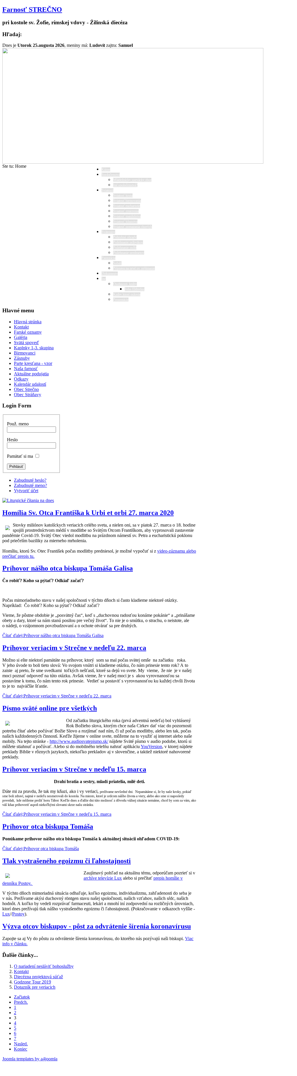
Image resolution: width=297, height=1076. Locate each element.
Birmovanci (24, 352)
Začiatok (22, 996)
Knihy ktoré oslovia (126, 294)
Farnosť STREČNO (32, 9)
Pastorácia (108, 258)
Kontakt (21, 326)
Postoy (18, 913)
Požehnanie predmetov (128, 253)
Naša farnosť (26, 368)
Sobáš (117, 263)
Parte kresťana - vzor (33, 363)
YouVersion (151, 746)
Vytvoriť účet (26, 490)
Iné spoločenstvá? (125, 185)
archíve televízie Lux (103, 878)
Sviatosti (107, 190)
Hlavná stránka (27, 321)
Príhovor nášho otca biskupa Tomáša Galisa (67, 568)
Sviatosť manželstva (127, 216)
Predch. (21, 1002)
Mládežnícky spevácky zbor (132, 180)
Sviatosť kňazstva (125, 221)
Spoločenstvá (111, 175)
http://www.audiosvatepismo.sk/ (79, 741)
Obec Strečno (26, 389)
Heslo (12, 439)
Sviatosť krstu (123, 195)
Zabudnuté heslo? (30, 480)
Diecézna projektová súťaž (38, 976)
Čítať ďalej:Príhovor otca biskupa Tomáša (40, 848)
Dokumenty (110, 274)
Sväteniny (108, 232)
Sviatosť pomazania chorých (132, 227)
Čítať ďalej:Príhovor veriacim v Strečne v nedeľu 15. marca (56, 814)
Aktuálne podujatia (31, 373)
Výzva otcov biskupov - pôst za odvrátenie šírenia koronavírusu (96, 926)
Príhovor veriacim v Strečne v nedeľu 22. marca (74, 647)
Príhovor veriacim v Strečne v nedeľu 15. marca (74, 769)
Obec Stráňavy (27, 394)
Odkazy (21, 378)
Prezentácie (120, 300)
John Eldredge (134, 289)
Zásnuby (22, 358)
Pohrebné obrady (125, 237)
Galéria (20, 337)
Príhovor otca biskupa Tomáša (47, 826)
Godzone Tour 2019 (32, 981)
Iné (104, 279)
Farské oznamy (28, 332)
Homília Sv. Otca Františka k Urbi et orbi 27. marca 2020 (88, 512)
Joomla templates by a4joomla (29, 1058)
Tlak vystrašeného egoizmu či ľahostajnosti (66, 861)
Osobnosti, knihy (125, 284)
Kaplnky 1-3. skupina (34, 347)
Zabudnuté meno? (30, 485)
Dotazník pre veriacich (34, 987)
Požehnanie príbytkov (128, 242)
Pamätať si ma (20, 456)
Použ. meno (18, 423)
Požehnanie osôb (124, 248)
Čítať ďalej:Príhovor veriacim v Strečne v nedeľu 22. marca (56, 695)
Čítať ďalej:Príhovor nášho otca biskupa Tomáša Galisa (53, 635)
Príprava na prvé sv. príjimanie (134, 268)
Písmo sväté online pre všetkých (49, 708)
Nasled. (21, 1043)
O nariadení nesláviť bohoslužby (44, 966)
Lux (6, 913)
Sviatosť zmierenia (126, 211)
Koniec (20, 1049)
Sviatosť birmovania (127, 201)
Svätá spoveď (26, 342)
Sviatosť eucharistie (126, 206)
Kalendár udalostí (30, 384)
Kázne (106, 169)
